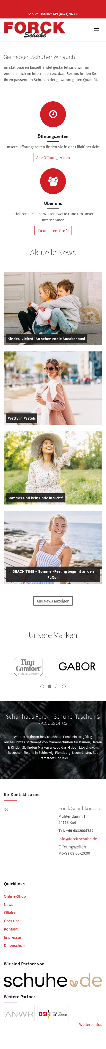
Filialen (10, 912)
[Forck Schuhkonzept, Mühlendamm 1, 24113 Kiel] (53, 830)
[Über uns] (53, 181)
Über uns (12, 920)
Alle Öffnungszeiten (53, 157)
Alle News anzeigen (53, 600)
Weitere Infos (90, 1024)
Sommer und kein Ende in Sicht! (35, 498)
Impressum (13, 937)
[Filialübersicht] (53, 114)
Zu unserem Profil (53, 230)
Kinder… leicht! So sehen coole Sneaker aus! (46, 339)
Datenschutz (14, 945)
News (8, 904)
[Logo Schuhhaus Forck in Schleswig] (35, 30)
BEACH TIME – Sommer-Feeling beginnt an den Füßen (52, 575)
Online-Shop (15, 896)
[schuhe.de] (53, 980)
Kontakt (10, 929)
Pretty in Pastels (21, 419)
